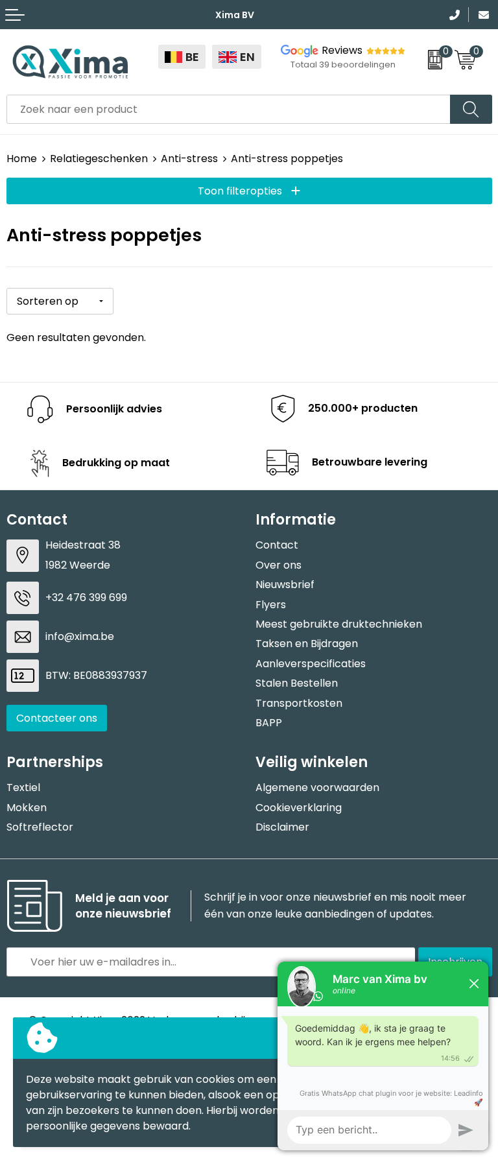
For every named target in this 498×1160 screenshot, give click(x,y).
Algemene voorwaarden (317, 787)
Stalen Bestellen (296, 683)
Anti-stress (189, 158)
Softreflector (39, 827)
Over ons (278, 565)
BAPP (268, 722)
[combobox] (228, 109)
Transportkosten (298, 703)
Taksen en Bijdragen (306, 643)
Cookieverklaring (298, 807)
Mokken (26, 807)
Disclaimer (282, 827)
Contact (276, 545)
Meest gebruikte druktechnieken (338, 624)
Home (21, 158)
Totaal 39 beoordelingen (343, 64)
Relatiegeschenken (99, 158)
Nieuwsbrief (284, 584)
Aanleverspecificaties (310, 663)
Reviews (342, 50)
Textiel (23, 787)
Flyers (270, 604)
